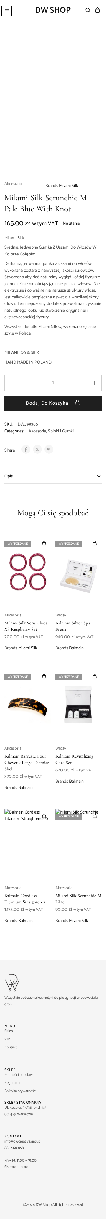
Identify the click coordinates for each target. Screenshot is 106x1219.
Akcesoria (13, 183)
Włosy (60, 615)
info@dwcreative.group (22, 1141)
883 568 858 (14, 1148)
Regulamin (12, 1083)
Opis (8, 476)
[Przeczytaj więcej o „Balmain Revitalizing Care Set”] (94, 676)
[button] (44, 816)
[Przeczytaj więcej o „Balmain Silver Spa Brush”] (94, 543)
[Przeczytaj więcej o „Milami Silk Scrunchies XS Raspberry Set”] (44, 543)
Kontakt (10, 1047)
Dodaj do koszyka (48, 403)
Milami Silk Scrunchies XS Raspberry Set (25, 626)
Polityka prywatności (20, 1091)
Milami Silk (68, 185)
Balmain (76, 648)
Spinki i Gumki (61, 431)
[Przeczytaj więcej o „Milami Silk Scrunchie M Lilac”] (94, 816)
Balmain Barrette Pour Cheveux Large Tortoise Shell (26, 762)
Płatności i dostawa (19, 1075)
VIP (7, 1039)
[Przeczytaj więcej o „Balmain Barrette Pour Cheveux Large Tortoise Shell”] (44, 676)
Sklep (8, 1031)
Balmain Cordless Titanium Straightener (25, 899)
